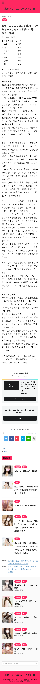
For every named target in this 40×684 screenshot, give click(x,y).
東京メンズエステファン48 (20, 8)
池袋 (5, 451)
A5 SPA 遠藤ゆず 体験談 (25, 471)
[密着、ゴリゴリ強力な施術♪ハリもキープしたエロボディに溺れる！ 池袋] (23, 438)
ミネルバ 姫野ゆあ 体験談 (26, 633)
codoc (35, 433)
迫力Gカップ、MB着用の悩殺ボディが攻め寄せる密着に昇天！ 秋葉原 (26, 489)
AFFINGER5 (26, 681)
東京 (5, 448)
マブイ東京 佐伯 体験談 (25, 505)
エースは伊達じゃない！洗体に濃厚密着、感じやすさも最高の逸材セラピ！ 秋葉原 (23, 569)
